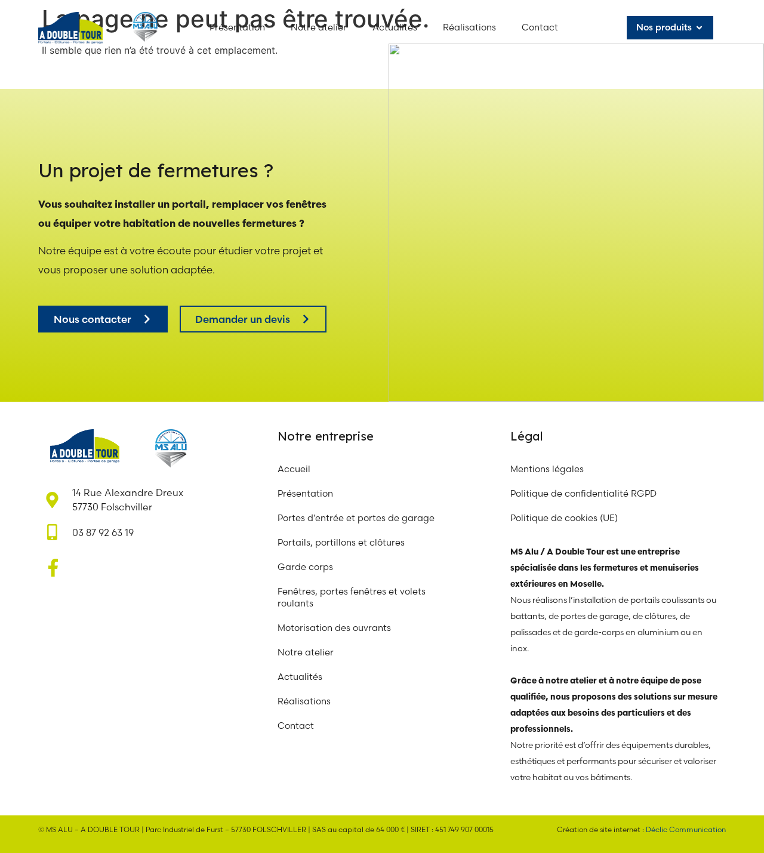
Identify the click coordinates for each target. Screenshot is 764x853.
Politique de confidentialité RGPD (583, 493)
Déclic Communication (686, 829)
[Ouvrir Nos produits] (699, 28)
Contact (296, 725)
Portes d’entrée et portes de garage (356, 517)
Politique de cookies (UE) (564, 517)
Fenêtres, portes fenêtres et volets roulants (352, 597)
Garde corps (305, 566)
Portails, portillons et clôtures (341, 542)
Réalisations (304, 701)
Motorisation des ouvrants (334, 627)
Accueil (294, 469)
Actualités (300, 676)
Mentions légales (547, 469)
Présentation (305, 493)
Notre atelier (307, 652)
